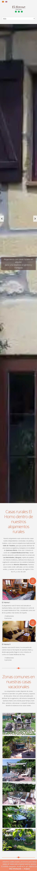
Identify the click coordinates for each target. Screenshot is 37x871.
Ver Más (32, 581)
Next (35, 219)
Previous (2, 219)
